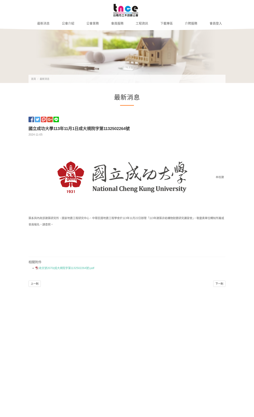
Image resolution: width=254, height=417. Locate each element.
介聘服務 (191, 23)
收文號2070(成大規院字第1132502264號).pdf (66, 268)
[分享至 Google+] (50, 119)
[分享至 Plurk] (43, 119)
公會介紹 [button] (68, 23)
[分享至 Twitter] (37, 119)
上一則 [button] (35, 283)
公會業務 (92, 23)
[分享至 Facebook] (31, 119)
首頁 (33, 78)
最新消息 (43, 23)
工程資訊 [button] (142, 23)
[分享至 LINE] (56, 119)
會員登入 (216, 23)
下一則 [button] (219, 283)
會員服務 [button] (117, 23)
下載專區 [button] (166, 23)
